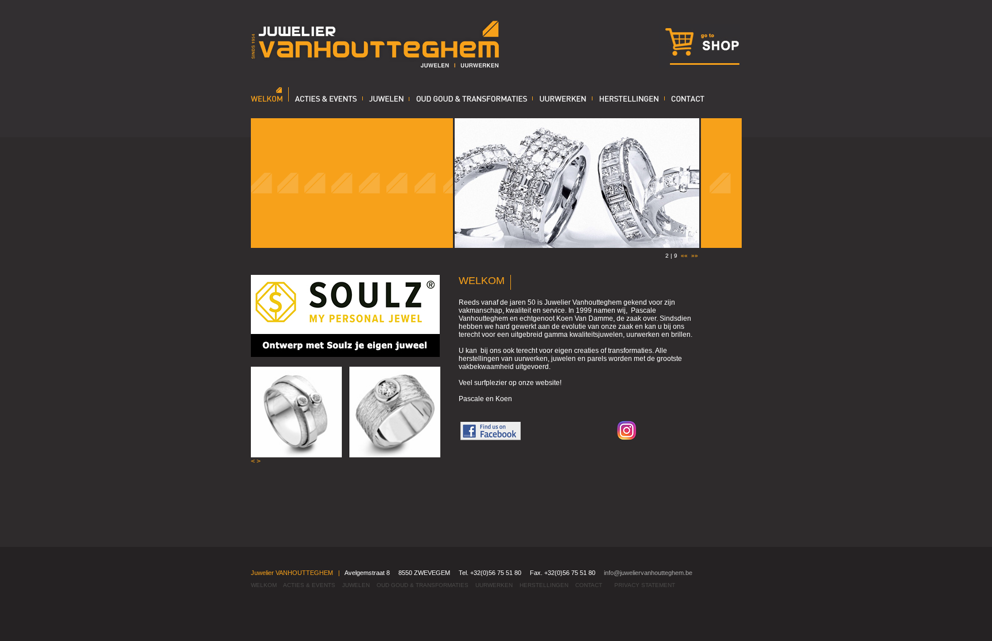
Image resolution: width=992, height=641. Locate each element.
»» (694, 255)
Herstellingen (544, 585)
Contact (588, 585)
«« (684, 255)
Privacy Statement (644, 585)
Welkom (264, 585)
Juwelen (356, 585)
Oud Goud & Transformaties (422, 585)
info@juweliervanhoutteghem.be (648, 572)
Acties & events (309, 585)
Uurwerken (494, 585)
